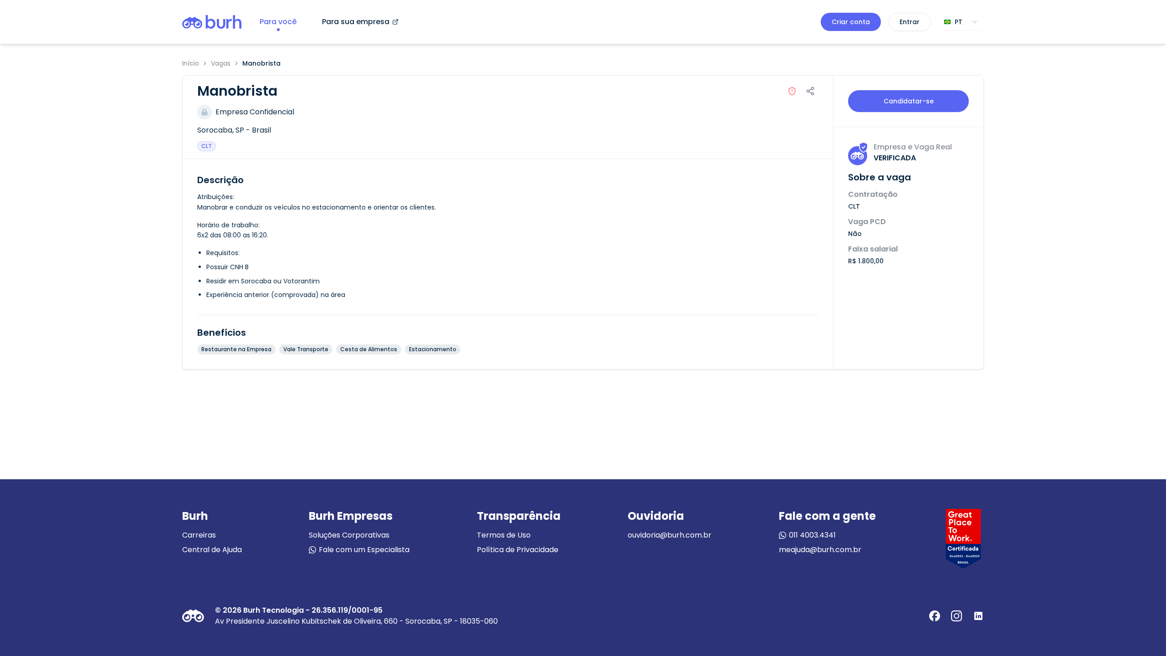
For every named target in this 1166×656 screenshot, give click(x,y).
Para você (278, 21)
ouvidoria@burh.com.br (669, 535)
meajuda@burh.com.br (820, 549)
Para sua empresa (355, 21)
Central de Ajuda (212, 549)
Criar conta (851, 21)
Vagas (220, 63)
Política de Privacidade (517, 549)
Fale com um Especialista (364, 549)
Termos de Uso (504, 535)
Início (190, 63)
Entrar (910, 21)
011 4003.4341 (812, 535)
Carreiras (199, 535)
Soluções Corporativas (349, 535)
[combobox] (961, 22)
